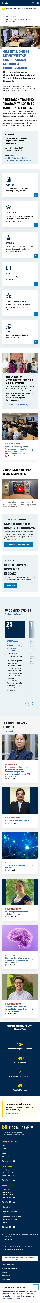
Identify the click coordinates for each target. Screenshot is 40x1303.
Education (6, 1207)
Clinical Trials (6, 1189)
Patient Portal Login (8, 1175)
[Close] (35, 1287)
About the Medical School (10, 1219)
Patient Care (7, 1166)
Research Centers (7, 1195)
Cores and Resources (8, 1197)
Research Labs (6, 1192)
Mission (4, 1148)
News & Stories (6, 1156)
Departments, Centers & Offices (11, 1217)
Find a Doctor (6, 1170)
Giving (4, 1154)
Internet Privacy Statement (12, 1298)
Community (5, 1151)
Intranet (4, 1222)
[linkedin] (10, 1202)
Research (6, 1185)
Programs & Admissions (9, 1211)
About (4, 1145)
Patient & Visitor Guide (9, 1173)
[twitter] (10, 1161)
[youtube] (14, 1161)
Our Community (7, 1214)
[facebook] (3, 1161)
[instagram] (6, 1161)
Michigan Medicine (9, 1141)
